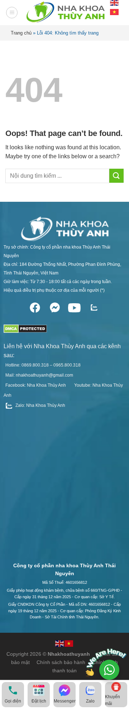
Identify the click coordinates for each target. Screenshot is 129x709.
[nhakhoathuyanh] (64, 12)
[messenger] (55, 306)
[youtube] (74, 306)
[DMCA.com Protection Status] (25, 326)
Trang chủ (21, 33)
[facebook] (35, 306)
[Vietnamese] (114, 11)
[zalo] (94, 306)
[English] (59, 643)
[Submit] (116, 176)
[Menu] (12, 12)
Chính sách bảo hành (61, 662)
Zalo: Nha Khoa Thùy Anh (39, 405)
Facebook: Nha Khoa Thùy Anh (35, 385)
